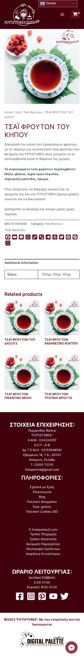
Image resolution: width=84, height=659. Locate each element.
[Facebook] (19, 596)
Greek (50, 3)
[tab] (42, 263)
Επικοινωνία (42, 492)
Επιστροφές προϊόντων (43, 549)
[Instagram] (31, 596)
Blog (42, 497)
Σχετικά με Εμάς (42, 487)
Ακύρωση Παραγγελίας (43, 544)
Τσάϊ (18, 112)
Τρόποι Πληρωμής (43, 534)
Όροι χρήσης (42, 506)
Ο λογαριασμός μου (43, 529)
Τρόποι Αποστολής (43, 539)
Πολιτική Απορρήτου (42, 502)
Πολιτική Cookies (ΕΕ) (42, 511)
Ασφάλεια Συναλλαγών (43, 554)
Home (8, 112)
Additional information (21, 262)
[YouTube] (53, 596)
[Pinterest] (42, 596)
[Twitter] (64, 596)
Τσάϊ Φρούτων (33, 112)
